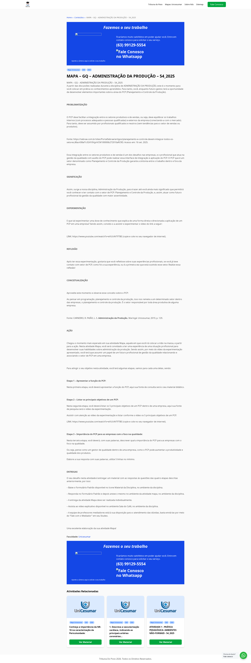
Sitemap (199, 4)
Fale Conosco (216, 4)
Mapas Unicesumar (173, 4)
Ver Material (85, 642)
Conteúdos (79, 17)
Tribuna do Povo (155, 4)
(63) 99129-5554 (131, 45)
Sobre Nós (189, 4)
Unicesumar (85, 536)
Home (69, 17)
